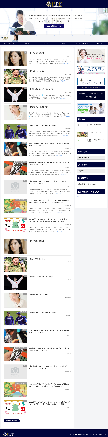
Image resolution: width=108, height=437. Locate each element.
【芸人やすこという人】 (37, 71)
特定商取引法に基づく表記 (86, 184)
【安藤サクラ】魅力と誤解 (38, 107)
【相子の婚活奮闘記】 (37, 53)
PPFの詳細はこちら (54, 26)
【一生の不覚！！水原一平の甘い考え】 (43, 125)
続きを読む (66, 63)
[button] (12, 420)
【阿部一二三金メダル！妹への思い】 (42, 89)
